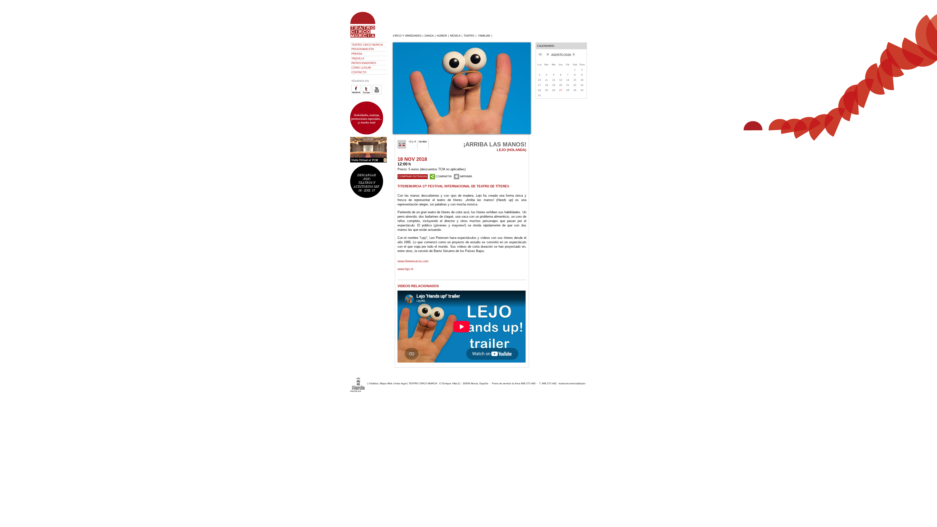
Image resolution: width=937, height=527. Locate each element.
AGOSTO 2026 (561, 55)
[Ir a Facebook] (356, 93)
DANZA (429, 35)
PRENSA (356, 53)
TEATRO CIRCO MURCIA (367, 44)
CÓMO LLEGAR (361, 67)
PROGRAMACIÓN (362, 49)
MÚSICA (455, 35)
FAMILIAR (484, 35)
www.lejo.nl (405, 269)
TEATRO (469, 35)
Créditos (373, 383)
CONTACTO (359, 72)
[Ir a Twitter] (367, 93)
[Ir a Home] (366, 37)
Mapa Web (386, 383)
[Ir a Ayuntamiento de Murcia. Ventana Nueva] (358, 383)
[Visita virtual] (368, 149)
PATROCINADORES (363, 62)
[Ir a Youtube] (377, 93)
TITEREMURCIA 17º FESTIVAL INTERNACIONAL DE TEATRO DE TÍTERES (453, 186)
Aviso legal (400, 383)
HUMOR (442, 35)
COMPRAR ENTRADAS (412, 176)
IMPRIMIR (466, 176)
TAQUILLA (357, 58)
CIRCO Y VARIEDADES (407, 35)
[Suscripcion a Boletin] (368, 117)
